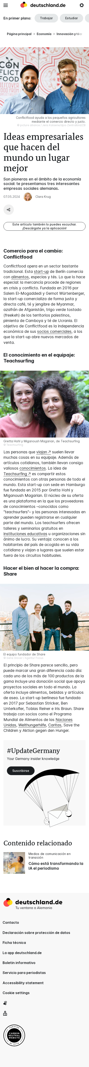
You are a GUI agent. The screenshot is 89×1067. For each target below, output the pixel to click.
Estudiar (71, 18)
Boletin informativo (19, 963)
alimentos (20, 277)
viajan (41, 452)
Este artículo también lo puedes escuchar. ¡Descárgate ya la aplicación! (44, 226)
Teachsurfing (15, 474)
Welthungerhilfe (32, 725)
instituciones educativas (25, 533)
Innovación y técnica (72, 34)
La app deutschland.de (22, 953)
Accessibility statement (23, 983)
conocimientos (32, 468)
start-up (41, 271)
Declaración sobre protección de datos (36, 932)
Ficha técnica (14, 942)
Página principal (19, 34)
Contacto (11, 922)
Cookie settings (16, 993)
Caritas (54, 725)
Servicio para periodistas (24, 972)
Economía (44, 34)
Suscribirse (20, 770)
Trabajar (46, 18)
